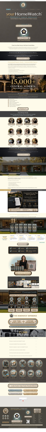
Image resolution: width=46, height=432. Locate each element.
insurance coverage (27, 187)
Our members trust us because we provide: (13, 180)
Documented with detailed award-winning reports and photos (16, 70)
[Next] (42, 166)
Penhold (39, 420)
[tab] (5, 190)
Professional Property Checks (16, 62)
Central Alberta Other (40, 422)
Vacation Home (34, 418)
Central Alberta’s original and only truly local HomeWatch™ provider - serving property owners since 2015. (23, 216)
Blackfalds (39, 419)
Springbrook (40, 421)
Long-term (34, 419)
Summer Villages (40, 418)
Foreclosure (34, 421)
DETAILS (11, 126)
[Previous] (3, 166)
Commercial (34, 422)
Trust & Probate (34, 420)
